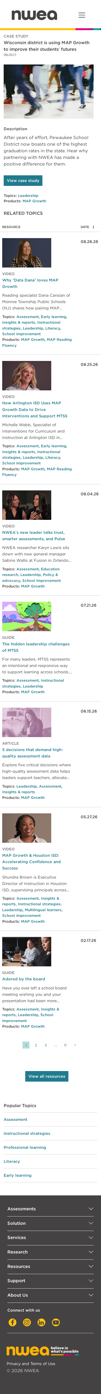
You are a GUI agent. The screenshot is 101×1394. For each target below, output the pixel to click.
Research (17, 1251)
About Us (17, 1295)
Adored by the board (23, 978)
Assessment (27, 317)
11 (65, 1045)
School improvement (21, 334)
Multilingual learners (43, 910)
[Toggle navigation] (81, 15)
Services (16, 1237)
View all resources (46, 1076)
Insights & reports (18, 322)
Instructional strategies (39, 904)
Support (16, 1280)
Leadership (28, 195)
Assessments (21, 1208)
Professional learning (25, 1147)
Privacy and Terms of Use (31, 1363)
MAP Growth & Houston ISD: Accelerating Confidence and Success (31, 861)
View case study (23, 180)
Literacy (52, 328)
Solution (16, 1223)
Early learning (53, 317)
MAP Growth (34, 201)
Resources (18, 1266)
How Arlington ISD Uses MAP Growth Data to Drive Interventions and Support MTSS (34, 409)
